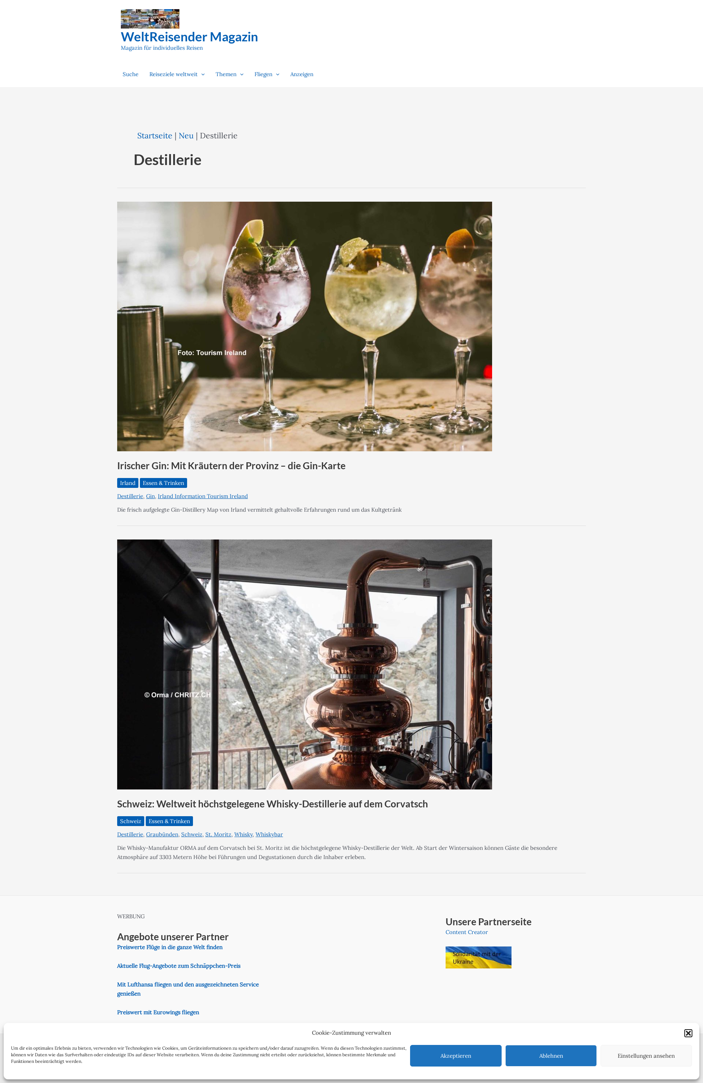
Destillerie (130, 496)
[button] (688, 1033)
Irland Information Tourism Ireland (203, 496)
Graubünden (162, 834)
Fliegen (263, 74)
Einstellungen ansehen (646, 1055)
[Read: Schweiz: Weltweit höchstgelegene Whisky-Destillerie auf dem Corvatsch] (304, 664)
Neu (186, 135)
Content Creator (467, 932)
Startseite (154, 135)
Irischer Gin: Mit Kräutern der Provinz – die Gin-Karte (231, 465)
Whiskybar (269, 834)
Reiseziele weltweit (173, 74)
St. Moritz (218, 834)
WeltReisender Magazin (189, 36)
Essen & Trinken (163, 482)
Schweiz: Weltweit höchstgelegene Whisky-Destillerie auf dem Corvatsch (272, 804)
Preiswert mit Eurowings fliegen (158, 1012)
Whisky (243, 834)
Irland (127, 482)
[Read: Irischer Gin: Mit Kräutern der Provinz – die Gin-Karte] (304, 325)
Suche (130, 74)
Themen (226, 74)
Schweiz (130, 821)
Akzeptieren (455, 1055)
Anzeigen (301, 74)
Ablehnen (551, 1055)
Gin (150, 496)
